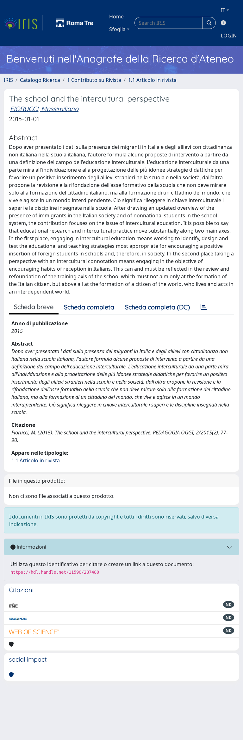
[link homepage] (23, 22)
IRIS (8, 79)
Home (116, 16)
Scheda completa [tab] (89, 307)
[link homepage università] (74, 22)
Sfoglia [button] (117, 29)
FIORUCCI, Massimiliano (44, 109)
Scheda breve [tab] (33, 307)
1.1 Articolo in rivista (152, 79)
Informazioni (31, 547)
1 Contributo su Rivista (94, 79)
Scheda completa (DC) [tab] (157, 307)
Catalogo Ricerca (40, 79)
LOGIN (229, 35)
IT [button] (223, 10)
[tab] (203, 307)
